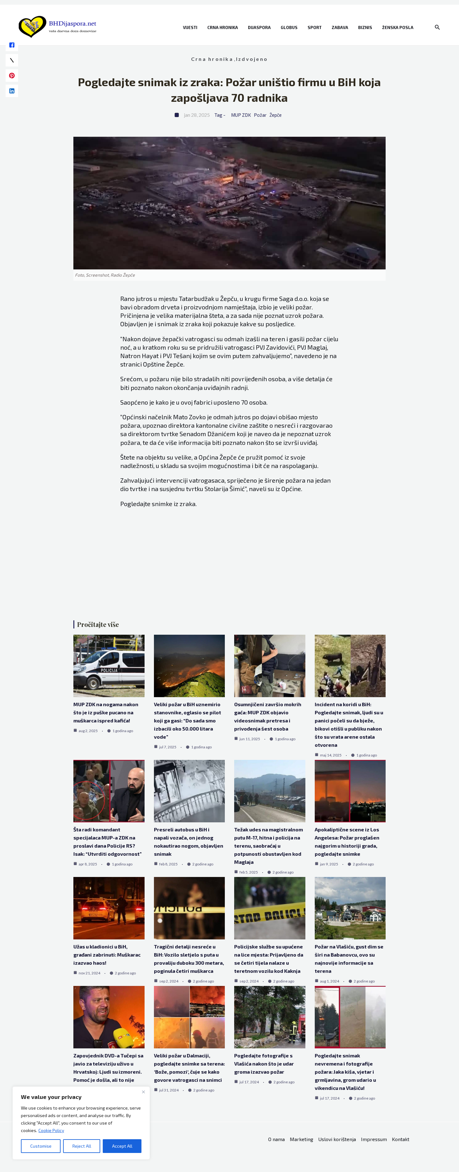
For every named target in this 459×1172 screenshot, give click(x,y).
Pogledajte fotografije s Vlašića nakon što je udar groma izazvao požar (264, 1063)
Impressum (374, 1139)
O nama (276, 1139)
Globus (289, 27)
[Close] (143, 1092)
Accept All (122, 1146)
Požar (260, 115)
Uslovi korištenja (337, 1139)
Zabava (340, 27)
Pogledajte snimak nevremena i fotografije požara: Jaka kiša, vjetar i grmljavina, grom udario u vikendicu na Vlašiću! (345, 1071)
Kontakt (400, 1139)
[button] (437, 27)
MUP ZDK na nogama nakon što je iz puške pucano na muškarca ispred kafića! (105, 712)
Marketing (301, 1139)
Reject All (81, 1146)
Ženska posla (397, 27)
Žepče (275, 115)
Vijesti (190, 27)
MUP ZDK (241, 115)
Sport (315, 27)
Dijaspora (259, 27)
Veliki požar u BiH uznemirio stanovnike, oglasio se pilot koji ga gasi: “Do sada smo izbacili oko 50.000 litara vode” (187, 720)
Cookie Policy (51, 1130)
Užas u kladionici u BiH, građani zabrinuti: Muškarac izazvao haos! (107, 954)
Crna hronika (222, 27)
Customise (41, 1146)
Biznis (365, 27)
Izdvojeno (252, 59)
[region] (81, 1123)
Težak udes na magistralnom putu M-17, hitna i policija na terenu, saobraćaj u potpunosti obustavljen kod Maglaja (268, 845)
